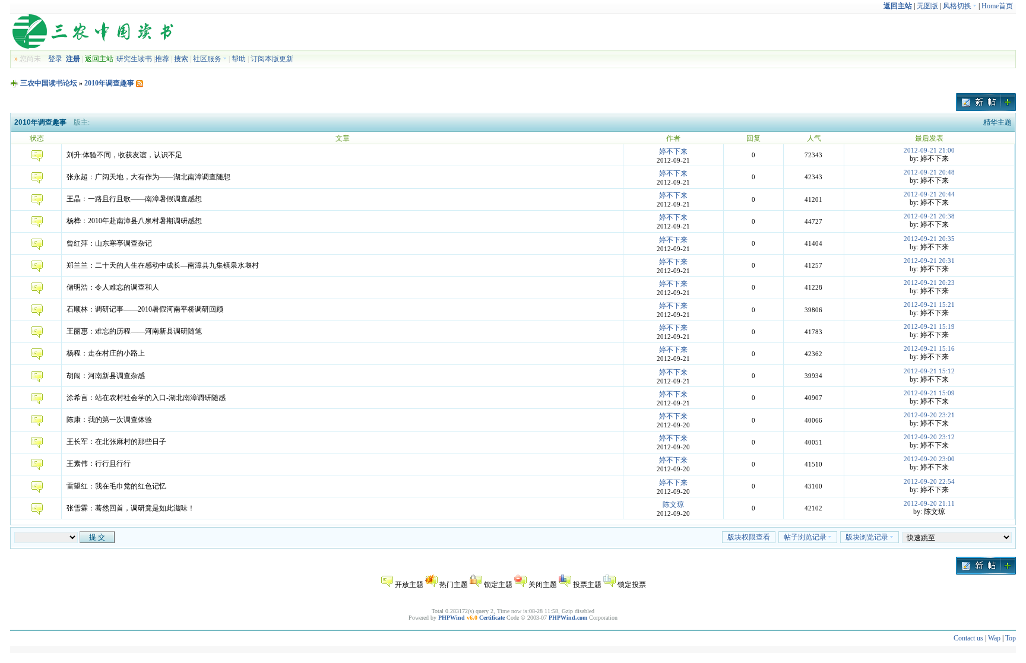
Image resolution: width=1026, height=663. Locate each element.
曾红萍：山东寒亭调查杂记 (109, 243)
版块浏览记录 (867, 537)
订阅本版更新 (272, 59)
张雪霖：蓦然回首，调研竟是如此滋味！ (130, 508)
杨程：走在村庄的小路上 (105, 353)
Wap (994, 638)
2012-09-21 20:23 (929, 282)
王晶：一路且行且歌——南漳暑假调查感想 (134, 199)
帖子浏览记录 (805, 537)
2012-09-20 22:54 (929, 481)
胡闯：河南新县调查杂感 (105, 376)
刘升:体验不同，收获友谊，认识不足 (124, 155)
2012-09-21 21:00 (929, 150)
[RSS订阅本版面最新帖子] (139, 83)
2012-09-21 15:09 (929, 392)
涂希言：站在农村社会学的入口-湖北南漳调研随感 (146, 398)
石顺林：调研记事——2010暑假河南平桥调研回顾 (144, 309)
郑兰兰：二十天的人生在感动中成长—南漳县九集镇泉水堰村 (162, 265)
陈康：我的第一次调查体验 (109, 419)
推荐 (162, 59)
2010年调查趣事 (109, 83)
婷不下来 (673, 151)
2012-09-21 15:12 (929, 371)
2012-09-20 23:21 (929, 414)
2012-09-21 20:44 (929, 194)
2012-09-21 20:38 (929, 216)
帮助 (239, 59)
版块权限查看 (748, 537)
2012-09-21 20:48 (929, 172)
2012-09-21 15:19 (929, 326)
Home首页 (997, 6)
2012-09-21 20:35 (929, 238)
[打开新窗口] (36, 159)
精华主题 (997, 122)
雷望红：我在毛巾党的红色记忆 (116, 486)
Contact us (968, 638)
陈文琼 (673, 504)
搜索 (181, 59)
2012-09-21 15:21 (929, 304)
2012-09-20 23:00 (929, 458)
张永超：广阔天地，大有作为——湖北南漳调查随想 (148, 177)
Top (1010, 638)
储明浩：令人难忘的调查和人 (112, 287)
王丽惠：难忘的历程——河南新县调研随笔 (134, 331)
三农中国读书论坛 (48, 83)
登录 (55, 59)
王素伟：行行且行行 (98, 463)
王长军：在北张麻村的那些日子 (116, 441)
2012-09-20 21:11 (929, 503)
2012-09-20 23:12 (929, 436)
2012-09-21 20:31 (929, 260)
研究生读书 (134, 59)
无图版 (927, 6)
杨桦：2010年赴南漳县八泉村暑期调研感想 (134, 221)
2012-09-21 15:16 (929, 348)
